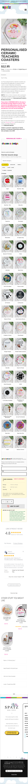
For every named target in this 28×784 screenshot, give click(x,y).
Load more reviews (14, 585)
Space (3, 167)
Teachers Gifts (4, 63)
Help (26, 713)
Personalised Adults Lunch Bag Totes (21, 621)
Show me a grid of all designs (7, 152)
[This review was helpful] (23, 577)
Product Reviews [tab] (18, 543)
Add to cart (14, 506)
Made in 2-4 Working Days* (9, 660)
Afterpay (7, 122)
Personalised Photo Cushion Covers (7, 649)
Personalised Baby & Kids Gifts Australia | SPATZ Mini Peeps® (9, 9)
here (22, 108)
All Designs (5, 164)
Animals (19, 164)
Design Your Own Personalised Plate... (18, 571)
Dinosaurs (12, 164)
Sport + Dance (10, 167)
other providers (6, 70)
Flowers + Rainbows (7, 170)
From (2, 471)
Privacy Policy (14, 774)
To (2, 465)
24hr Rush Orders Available (9, 676)
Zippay (12, 122)
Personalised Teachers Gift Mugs (7, 619)
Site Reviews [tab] (7, 543)
